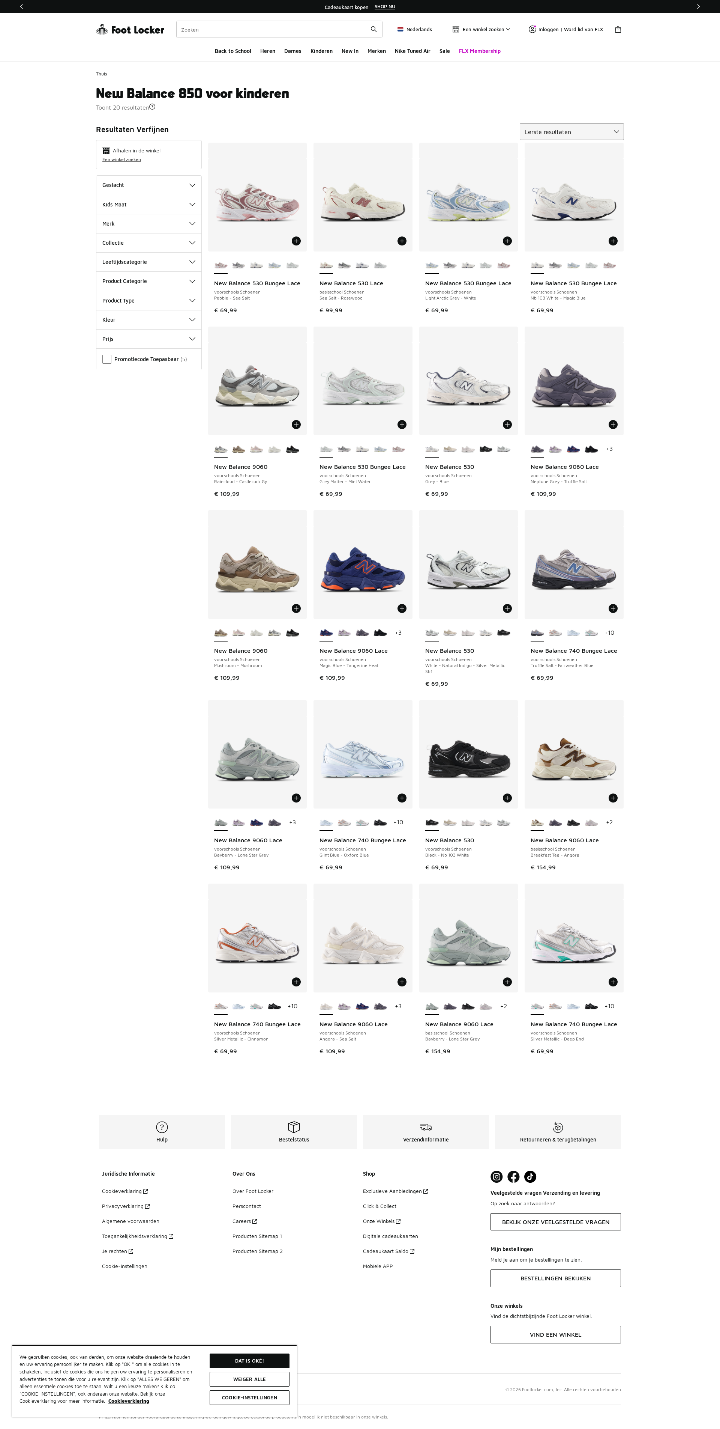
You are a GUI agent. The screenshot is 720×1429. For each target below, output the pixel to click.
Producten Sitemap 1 (257, 1236)
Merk (108, 223)
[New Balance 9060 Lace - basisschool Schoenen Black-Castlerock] (573, 823)
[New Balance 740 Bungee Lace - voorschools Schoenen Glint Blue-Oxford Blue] (573, 633)
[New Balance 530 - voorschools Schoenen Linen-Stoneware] (450, 449)
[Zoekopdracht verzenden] (374, 29)
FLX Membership (480, 51)
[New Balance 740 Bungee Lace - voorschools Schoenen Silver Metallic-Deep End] (591, 633)
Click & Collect (379, 1206)
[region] (360, 6)
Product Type (118, 300)
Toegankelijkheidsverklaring (134, 1236)
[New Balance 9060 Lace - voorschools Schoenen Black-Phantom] (591, 449)
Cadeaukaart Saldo (385, 1251)
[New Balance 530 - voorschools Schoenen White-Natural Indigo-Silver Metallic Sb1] (503, 449)
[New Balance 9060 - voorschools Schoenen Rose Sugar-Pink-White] (256, 449)
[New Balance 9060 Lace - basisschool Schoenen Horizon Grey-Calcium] (591, 823)
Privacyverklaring (123, 1206)
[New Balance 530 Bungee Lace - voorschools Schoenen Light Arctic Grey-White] (274, 265)
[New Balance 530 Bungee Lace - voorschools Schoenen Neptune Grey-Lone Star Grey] (239, 265)
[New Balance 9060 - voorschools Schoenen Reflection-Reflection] (274, 449)
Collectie (113, 242)
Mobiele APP (378, 1266)
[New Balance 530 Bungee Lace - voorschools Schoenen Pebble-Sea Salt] (503, 265)
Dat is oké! (249, 1361)
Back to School (233, 51)
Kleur (109, 319)
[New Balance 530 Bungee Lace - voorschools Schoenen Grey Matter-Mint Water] (292, 265)
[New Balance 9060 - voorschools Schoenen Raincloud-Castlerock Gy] (274, 633)
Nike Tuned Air (412, 51)
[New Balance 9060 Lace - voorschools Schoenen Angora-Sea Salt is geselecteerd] (326, 1006)
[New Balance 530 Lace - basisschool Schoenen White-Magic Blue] (362, 265)
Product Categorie (124, 281)
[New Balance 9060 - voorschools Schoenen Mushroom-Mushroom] (239, 449)
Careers (241, 1221)
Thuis (101, 74)
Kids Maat (114, 204)
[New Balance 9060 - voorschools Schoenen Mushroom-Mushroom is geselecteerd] (221, 633)
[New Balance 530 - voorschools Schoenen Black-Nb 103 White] (486, 449)
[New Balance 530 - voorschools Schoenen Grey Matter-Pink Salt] (468, 449)
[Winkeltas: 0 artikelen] (618, 29)
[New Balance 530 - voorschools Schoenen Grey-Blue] (486, 633)
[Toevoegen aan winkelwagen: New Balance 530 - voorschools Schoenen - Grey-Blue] (507, 424)
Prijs (108, 339)
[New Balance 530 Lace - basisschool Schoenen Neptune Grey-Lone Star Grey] (344, 265)
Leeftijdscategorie (124, 262)
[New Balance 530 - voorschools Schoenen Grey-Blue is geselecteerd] (432, 449)
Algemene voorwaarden (130, 1221)
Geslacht (113, 185)
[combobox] (279, 29)
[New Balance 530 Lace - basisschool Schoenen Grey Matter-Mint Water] (380, 265)
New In (350, 51)
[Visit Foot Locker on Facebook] (513, 1177)
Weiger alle (249, 1379)
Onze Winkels (378, 1221)
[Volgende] (698, 6)
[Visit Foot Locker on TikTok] (530, 1177)
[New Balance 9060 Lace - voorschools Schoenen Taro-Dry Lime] (555, 449)
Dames (293, 51)
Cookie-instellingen (124, 1266)
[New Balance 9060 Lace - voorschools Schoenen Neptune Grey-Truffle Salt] (362, 633)
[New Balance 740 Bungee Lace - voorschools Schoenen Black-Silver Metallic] (380, 823)
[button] (152, 106)
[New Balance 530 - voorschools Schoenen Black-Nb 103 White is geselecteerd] (432, 823)
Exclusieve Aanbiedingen (392, 1191)
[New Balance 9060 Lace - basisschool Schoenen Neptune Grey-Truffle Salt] (555, 823)
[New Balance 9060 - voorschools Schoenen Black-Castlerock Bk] (292, 449)
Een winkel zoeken (121, 159)
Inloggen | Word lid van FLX (570, 29)
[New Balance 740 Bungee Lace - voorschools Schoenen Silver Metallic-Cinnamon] (555, 633)
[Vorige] (22, 6)
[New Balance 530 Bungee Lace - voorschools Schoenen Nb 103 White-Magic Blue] (256, 265)
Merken (377, 51)
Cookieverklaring (122, 1191)
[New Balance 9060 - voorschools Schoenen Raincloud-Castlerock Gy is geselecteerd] (221, 449)
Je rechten (114, 1251)
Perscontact (246, 1206)
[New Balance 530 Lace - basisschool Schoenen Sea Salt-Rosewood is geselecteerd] (326, 265)
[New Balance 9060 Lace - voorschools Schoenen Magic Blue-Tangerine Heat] (573, 449)
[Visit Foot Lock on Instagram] (496, 1177)
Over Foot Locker (252, 1191)
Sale (445, 51)
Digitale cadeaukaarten (390, 1236)
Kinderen (321, 51)
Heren (267, 51)
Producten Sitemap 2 (257, 1251)
